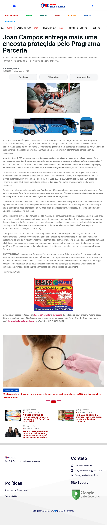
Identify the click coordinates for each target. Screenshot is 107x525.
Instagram (57, 315)
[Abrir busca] (91, 5)
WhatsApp (53, 77)
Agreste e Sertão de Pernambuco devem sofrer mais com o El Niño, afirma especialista (36, 418)
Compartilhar (84, 77)
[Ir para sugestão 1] (48, 401)
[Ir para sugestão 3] (59, 401)
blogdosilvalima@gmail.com (21, 321)
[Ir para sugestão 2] (53, 401)
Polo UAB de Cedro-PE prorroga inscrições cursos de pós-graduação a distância (89, 418)
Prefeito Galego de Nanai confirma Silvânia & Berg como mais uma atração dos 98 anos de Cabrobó (35, 434)
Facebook (23, 77)
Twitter (47, 315)
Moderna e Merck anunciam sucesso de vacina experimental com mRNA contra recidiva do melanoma (52, 396)
